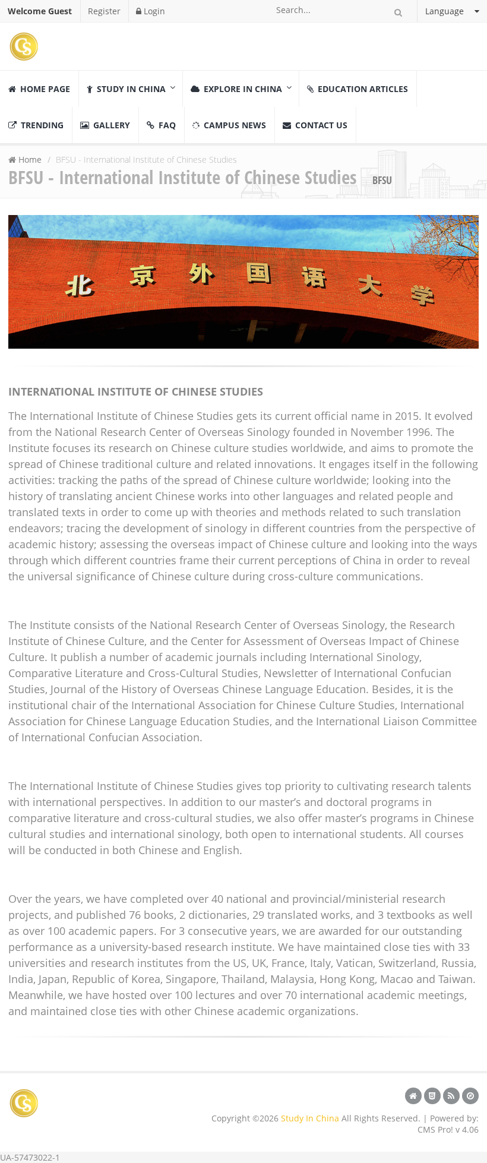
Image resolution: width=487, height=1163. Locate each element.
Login (153, 11)
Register (104, 11)
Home (30, 159)
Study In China (310, 1118)
